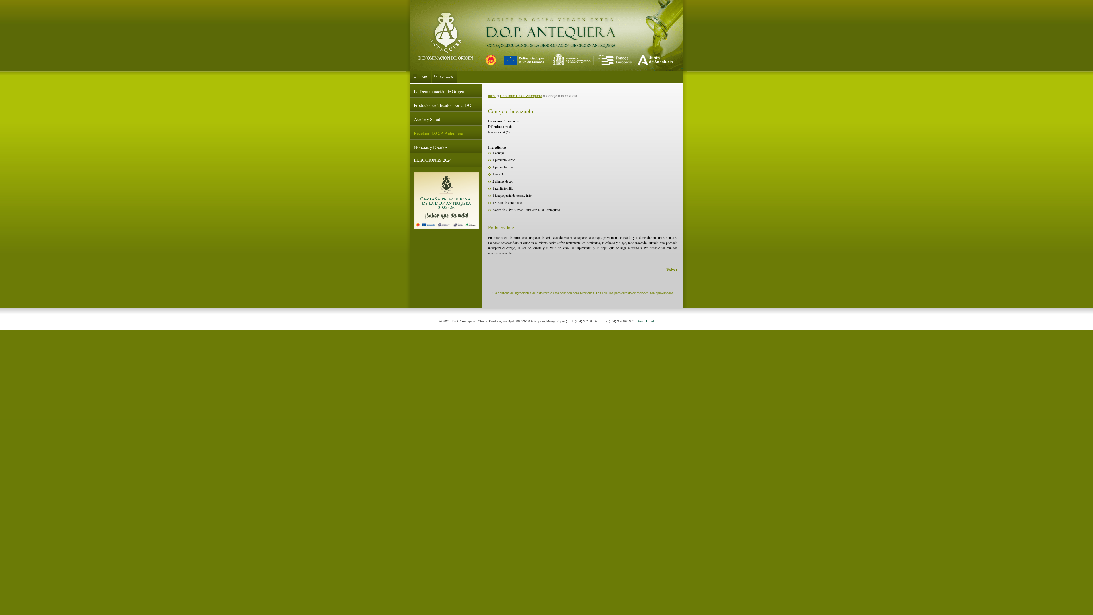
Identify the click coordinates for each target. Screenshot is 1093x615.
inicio (423, 77)
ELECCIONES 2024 (433, 160)
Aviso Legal (646, 321)
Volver (671, 270)
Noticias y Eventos (430, 147)
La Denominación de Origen (439, 91)
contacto (446, 77)
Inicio (492, 96)
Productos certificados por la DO (442, 105)
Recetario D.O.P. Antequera (438, 133)
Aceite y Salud (427, 119)
